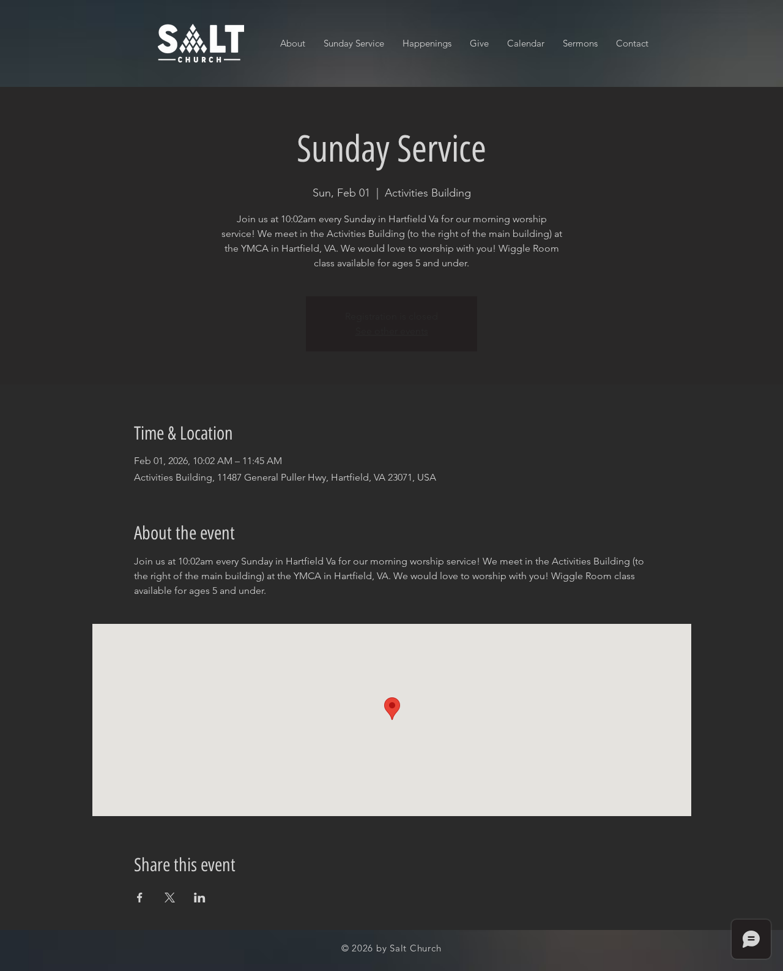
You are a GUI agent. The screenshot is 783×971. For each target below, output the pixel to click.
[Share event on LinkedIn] (200, 897)
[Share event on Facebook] (140, 897)
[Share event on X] (170, 897)
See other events (391, 331)
